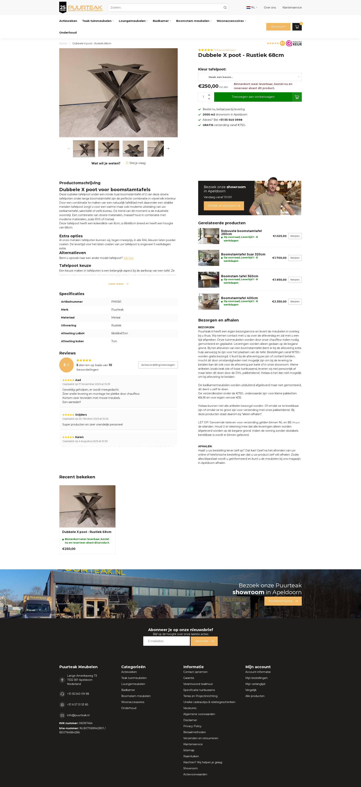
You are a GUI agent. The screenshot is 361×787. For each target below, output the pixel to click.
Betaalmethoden (194, 732)
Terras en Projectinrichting (200, 696)
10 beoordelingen (225, 50)
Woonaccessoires (230, 21)
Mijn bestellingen (256, 678)
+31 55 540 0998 (230, 119)
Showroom (278, 26)
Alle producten (255, 696)
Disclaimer (190, 720)
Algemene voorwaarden (199, 714)
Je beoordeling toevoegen (158, 364)
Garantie (188, 678)
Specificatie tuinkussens (199, 690)
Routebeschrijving (280, 601)
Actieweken (68, 21)
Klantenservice (193, 744)
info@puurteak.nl (78, 715)
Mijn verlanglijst (255, 684)
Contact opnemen (195, 672)
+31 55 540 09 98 (78, 693)
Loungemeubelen (132, 21)
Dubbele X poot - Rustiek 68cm (92, 43)
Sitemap (188, 750)
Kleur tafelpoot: (212, 69)
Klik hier (129, 258)
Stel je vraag (138, 163)
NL (252, 7)
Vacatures (189, 708)
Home (63, 43)
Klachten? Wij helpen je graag (202, 762)
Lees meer (116, 283)
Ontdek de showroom (222, 205)
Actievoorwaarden (195, 774)
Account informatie (258, 672)
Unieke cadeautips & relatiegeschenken (209, 702)
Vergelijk (250, 690)
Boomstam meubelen (192, 21)
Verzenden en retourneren (200, 738)
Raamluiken (191, 756)
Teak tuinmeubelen (96, 21)
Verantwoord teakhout (198, 684)
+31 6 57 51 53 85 (77, 704)
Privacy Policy (192, 726)
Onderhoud (68, 32)
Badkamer (161, 21)
